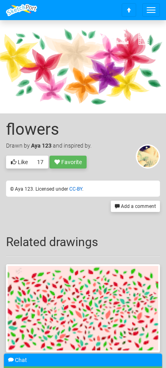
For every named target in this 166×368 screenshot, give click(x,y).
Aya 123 (41, 145)
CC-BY (75, 189)
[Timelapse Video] (144, 38)
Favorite (71, 162)
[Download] (122, 38)
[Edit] (101, 38)
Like (22, 162)
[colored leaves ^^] (83, 308)
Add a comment (138, 206)
